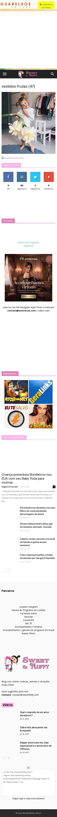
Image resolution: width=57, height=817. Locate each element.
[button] (52, 74)
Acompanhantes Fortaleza (28, 626)
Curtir (8, 173)
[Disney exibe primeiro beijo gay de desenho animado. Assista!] (9, 527)
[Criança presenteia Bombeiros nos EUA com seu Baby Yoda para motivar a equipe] (28, 457)
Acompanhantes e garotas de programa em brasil (28, 630)
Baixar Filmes (28, 633)
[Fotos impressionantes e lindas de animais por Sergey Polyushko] (9, 558)
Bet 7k (28, 623)
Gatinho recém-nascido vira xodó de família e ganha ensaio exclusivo (37, 542)
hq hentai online (28, 613)
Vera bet (28, 616)
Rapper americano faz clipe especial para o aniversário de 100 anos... (36, 745)
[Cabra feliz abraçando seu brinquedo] (9, 731)
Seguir (21, 173)
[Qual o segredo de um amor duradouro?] (9, 716)
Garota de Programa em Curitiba (28, 610)
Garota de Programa (28, 242)
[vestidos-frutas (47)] (28, 153)
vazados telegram (28, 606)
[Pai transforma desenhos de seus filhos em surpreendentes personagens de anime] (9, 511)
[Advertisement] (28, 39)
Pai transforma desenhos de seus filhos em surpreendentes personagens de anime (37, 511)
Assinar (49, 173)
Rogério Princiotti (10, 486)
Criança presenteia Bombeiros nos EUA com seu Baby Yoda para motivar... (27, 478)
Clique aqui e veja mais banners (28, 798)
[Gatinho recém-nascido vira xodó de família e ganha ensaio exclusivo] (9, 542)
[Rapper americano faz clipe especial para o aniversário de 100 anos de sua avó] (9, 746)
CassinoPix (28, 620)
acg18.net (29, 245)
